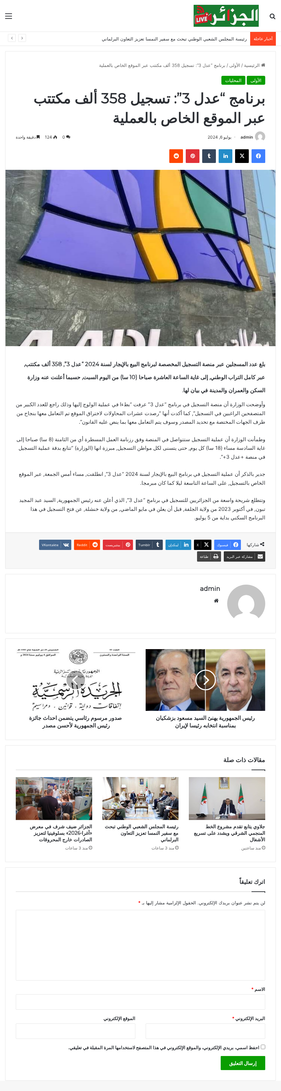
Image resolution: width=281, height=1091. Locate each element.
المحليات (233, 80)
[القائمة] (8, 18)
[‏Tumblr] (209, 156)
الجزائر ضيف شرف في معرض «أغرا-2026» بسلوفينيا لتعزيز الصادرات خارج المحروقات (61, 833)
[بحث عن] (272, 18)
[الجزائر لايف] (226, 16)
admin (247, 137)
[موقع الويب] (216, 601)
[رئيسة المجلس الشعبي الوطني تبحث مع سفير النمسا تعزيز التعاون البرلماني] (140, 798)
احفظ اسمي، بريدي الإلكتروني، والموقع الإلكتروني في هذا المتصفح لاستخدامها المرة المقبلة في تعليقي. (163, 1047)
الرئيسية (252, 65)
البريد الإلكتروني (248, 1018)
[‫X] (242, 156)
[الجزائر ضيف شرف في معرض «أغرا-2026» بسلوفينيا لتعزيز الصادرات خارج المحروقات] (54, 798)
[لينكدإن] (225, 156)
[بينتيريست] (192, 156)
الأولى (234, 65)
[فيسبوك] (258, 156)
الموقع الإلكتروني (119, 1018)
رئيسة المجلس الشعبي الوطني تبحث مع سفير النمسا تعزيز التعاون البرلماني (174, 39)
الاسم (258, 989)
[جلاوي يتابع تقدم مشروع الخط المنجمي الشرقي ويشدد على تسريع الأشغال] (227, 798)
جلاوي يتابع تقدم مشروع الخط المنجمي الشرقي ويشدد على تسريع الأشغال (229, 833)
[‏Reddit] (176, 156)
